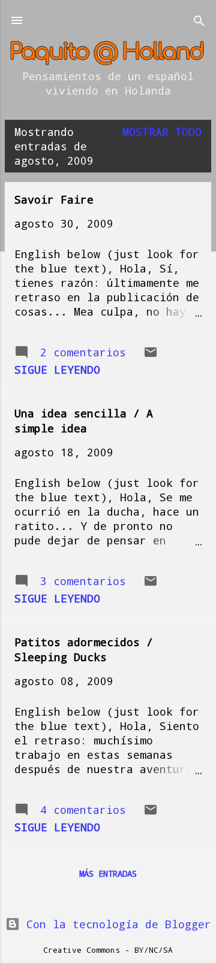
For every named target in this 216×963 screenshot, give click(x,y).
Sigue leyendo (57, 369)
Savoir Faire (54, 199)
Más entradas (108, 873)
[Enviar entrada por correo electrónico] (150, 355)
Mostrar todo (162, 132)
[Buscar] (199, 22)
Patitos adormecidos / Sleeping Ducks (83, 649)
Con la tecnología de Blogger (115, 924)
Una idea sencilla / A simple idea (83, 420)
